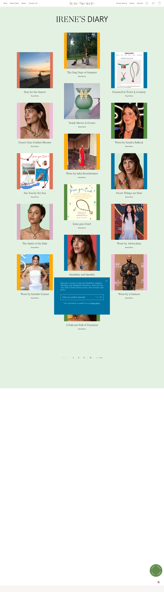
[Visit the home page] (82, 3)
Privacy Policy (95, 303)
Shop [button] (5, 3)
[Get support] (156, 570)
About (24, 3)
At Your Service (121, 3)
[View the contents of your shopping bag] (159, 3)
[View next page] (99, 357)
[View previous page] (65, 357)
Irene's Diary (14, 3)
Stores (132, 3)
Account (140, 3)
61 (91, 358)
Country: (33, 3)
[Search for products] (147, 3)
